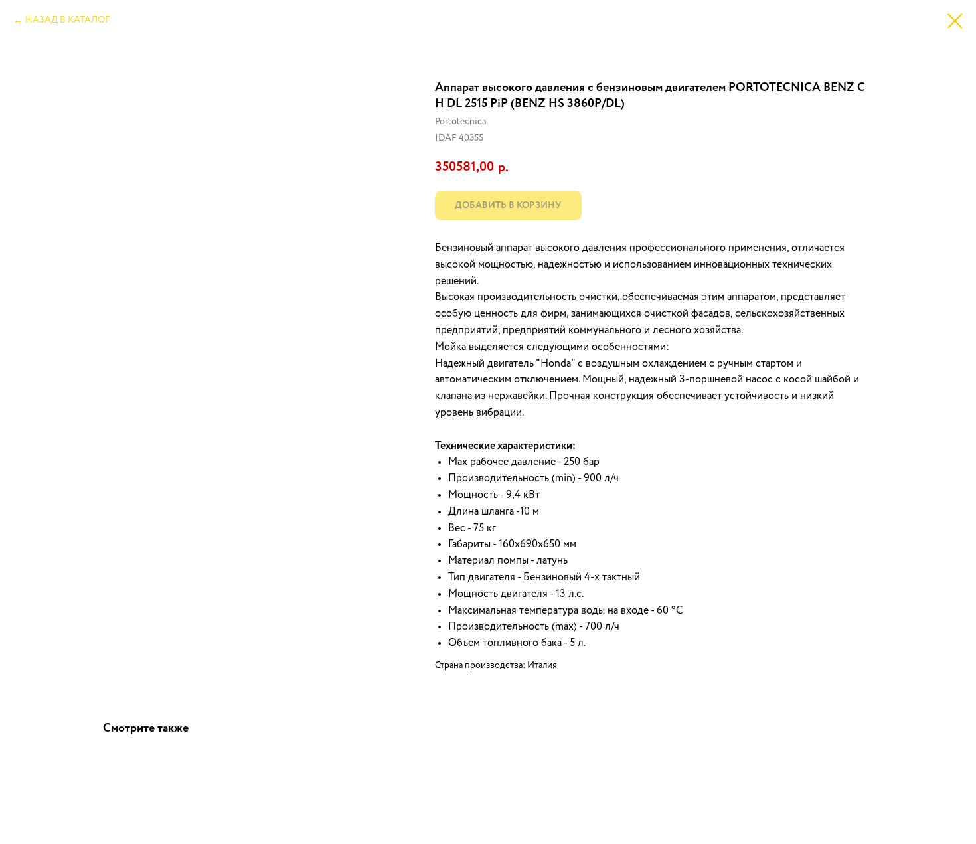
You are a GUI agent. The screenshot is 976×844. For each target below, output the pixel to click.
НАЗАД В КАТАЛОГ (67, 20)
